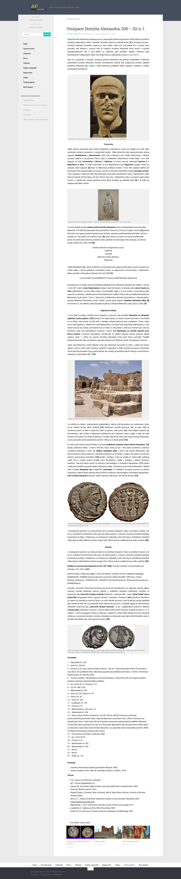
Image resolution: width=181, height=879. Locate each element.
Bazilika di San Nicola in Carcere (35, 105)
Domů (25, 44)
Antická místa (28, 49)
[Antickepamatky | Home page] (39, 7)
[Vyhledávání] (32, 34)
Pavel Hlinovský (75, 34)
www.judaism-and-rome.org (82, 802)
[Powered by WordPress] (39, 874)
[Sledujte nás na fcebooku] (148, 872)
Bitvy (25, 58)
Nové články (28, 87)
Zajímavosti (27, 73)
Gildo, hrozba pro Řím (130, 841)
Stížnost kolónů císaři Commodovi (36, 119)
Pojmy (25, 77)
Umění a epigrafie (30, 68)
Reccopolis (27, 115)
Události (26, 63)
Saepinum (27, 110)
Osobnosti (27, 53)
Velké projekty (73, 19)
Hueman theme (57, 875)
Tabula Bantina (28, 100)
